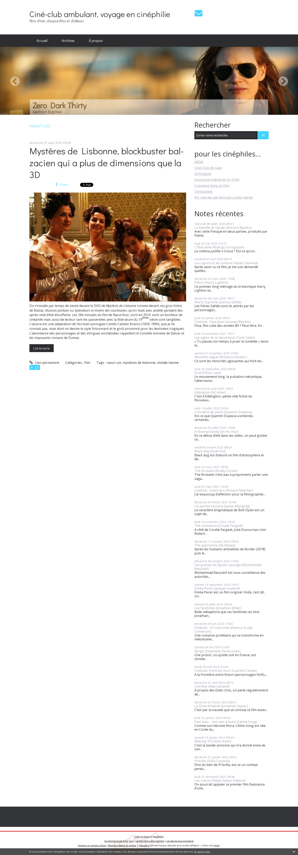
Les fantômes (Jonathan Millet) (217, 608)
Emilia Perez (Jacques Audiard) (217, 588)
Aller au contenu (14, 3)
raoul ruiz (113, 362)
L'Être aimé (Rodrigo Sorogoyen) (219, 247)
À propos (96, 40)
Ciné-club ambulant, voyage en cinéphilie (99, 14)
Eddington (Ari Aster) (210, 392)
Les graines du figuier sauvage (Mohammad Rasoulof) (227, 567)
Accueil (41, 40)
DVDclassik (202, 173)
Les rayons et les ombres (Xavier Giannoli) (226, 263)
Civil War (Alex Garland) (211, 686)
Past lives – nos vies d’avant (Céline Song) (225, 722)
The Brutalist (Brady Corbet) (216, 470)
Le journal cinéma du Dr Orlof (216, 179)
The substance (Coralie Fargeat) (218, 525)
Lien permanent (46, 362)
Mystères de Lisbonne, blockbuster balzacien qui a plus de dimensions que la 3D (106, 162)
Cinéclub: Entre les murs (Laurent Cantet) (225, 670)
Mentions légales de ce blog (122, 845)
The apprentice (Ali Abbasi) (214, 545)
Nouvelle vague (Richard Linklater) (220, 357)
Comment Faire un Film (211, 185)
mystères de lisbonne (139, 362)
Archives (68, 40)
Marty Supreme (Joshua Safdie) (218, 302)
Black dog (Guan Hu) (209, 451)
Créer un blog (142, 836)
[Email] (199, 13)
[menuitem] (42, 40)
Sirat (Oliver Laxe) (207, 373)
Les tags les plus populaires (180, 841)
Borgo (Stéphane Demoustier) (217, 651)
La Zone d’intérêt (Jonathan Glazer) (221, 706)
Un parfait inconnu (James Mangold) (222, 506)
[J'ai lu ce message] (294, 851)
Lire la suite (41, 348)
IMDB (198, 162)
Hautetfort (158, 836)
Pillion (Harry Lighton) (211, 282)
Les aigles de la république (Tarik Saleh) (224, 337)
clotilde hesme (168, 362)
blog (216, 845)
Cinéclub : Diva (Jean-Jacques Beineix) (222, 321)
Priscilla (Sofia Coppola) (212, 761)
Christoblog (203, 191)
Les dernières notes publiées (149, 841)
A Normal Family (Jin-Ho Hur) (216, 431)
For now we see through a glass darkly (223, 197)
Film (87, 362)
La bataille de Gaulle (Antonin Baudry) (223, 227)
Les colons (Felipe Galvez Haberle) (220, 780)
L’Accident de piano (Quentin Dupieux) (223, 412)
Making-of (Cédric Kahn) (212, 741)
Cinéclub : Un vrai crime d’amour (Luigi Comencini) (223, 629)
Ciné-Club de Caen (208, 168)
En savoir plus (202, 851)
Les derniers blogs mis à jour (118, 841)
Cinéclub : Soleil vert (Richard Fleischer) (223, 490)
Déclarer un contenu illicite (92, 845)
